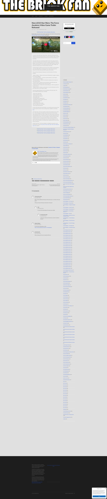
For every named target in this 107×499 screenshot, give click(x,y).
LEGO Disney (65, 125)
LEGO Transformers (66, 362)
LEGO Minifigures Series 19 (67, 245)
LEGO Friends (65, 150)
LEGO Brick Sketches (66, 108)
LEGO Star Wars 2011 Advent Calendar (69, 326)
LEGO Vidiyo (65, 367)
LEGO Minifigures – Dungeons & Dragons (69, 204)
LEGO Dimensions (66, 123)
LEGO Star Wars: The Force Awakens (38, 35)
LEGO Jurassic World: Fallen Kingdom (68, 183)
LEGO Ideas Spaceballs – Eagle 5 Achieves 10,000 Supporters (38, 184)
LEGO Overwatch (65, 302)
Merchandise (51, 16)
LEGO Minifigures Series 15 (67, 238)
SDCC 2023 (65, 402)
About (36, 16)
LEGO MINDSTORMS (66, 197)
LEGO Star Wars (39, 178)
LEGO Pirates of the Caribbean (67, 305)
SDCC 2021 (65, 398)
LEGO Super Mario (66, 348)
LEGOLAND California (66, 379)
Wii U (35, 125)
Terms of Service (49, 465)
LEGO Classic (65, 118)
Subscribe (69, 28)
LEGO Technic (65, 350)
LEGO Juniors (65, 175)
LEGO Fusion (65, 152)
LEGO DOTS (65, 133)
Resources (40, 16)
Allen (38, 207)
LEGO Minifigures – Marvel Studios (68, 209)
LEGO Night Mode (66, 291)
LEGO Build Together (66, 111)
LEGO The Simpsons (66, 358)
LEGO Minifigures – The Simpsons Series (69, 227)
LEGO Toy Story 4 (65, 360)
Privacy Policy (54, 465)
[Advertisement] (46, 140)
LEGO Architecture (66, 92)
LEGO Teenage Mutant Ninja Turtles (68, 351)
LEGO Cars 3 (65, 113)
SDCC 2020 (65, 397)
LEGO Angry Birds (66, 87)
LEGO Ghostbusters (66, 159)
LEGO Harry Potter (66, 161)
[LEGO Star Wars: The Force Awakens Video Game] (46, 32)
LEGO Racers (65, 309)
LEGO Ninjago (65, 295)
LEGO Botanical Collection (67, 104)
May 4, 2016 (34, 29)
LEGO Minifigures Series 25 (67, 256)
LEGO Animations (66, 90)
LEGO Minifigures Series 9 (67, 268)
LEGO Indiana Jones (66, 173)
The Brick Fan (53, 6)
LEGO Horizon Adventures (67, 166)
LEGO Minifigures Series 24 (67, 254)
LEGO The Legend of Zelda (67, 355)
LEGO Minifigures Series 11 (67, 231)
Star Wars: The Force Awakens (45, 180)
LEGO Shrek (65, 314)
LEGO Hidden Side (66, 164)
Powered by (67, 31)
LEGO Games (35, 178)
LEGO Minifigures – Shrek (67, 213)
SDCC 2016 (65, 390)
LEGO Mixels (65, 277)
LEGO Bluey (65, 99)
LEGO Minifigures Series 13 (67, 235)
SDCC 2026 (65, 407)
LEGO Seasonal (65, 312)
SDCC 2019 (65, 395)
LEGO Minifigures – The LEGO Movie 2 (69, 220)
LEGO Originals (65, 300)
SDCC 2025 (65, 405)
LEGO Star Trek (65, 323)
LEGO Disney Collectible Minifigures (68, 127)
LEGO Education (65, 140)
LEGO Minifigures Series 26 (67, 257)
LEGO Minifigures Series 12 (67, 233)
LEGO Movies (65, 288)
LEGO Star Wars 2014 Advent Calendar (69, 334)
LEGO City (64, 116)
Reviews (46, 16)
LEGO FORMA (65, 145)
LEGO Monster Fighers (66, 284)
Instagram (58, 147)
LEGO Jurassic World (66, 178)
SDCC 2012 (65, 383)
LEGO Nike (64, 293)
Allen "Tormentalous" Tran (41, 29)
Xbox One (53, 124)
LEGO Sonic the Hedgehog (67, 316)
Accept (99, 496)
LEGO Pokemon (65, 307)
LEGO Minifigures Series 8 (67, 266)
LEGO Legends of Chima (66, 190)
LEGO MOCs (65, 279)
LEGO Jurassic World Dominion (67, 180)
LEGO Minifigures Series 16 (67, 240)
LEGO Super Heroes (66, 346)
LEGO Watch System (66, 369)
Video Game (52, 180)
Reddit (37, 148)
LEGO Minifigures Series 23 (67, 252)
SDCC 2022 (65, 400)
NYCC (64, 381)
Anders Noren (70, 493)
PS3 (42, 124)
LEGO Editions (65, 138)
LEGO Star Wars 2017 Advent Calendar (69, 339)
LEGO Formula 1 (65, 147)
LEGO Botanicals (65, 106)
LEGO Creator (65, 120)
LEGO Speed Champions (66, 319)
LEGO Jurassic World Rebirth (67, 182)
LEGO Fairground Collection (67, 143)
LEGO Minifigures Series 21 (67, 249)
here (33, 109)
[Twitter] (33, 162)
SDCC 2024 (65, 404)
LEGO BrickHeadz (65, 109)
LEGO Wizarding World (66, 374)
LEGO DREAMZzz (66, 135)
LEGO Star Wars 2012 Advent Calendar (69, 329)
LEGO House (65, 168)
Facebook (50, 147)
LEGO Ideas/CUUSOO (66, 171)
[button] (105, 488)
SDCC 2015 (65, 388)
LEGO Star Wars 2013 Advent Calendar (69, 331)
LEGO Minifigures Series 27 (67, 259)
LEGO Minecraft (65, 199)
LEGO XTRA (65, 376)
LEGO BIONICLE (65, 97)
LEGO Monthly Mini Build (67, 286)
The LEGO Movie (65, 412)
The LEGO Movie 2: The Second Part (68, 414)
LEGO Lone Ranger (66, 192)
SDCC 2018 (65, 393)
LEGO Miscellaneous (66, 276)
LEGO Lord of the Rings (66, 194)
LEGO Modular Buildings (66, 281)
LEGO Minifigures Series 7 (67, 264)
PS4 (43, 124)
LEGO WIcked (65, 372)
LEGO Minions (65, 274)
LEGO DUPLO (65, 136)
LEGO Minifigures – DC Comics (67, 201)
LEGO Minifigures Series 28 (67, 261)
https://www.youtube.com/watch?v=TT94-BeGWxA (43, 227)
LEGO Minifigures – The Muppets (68, 225)
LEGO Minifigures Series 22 (67, 250)
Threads (33, 148)
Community (65, 83)
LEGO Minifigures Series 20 (67, 247)
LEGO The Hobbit (65, 353)
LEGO (33, 180)
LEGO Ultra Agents (66, 365)
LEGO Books (65, 101)
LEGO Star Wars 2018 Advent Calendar (69, 342)
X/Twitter (54, 147)
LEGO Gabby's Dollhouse (67, 154)
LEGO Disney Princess (66, 131)
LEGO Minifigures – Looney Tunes (68, 207)
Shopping (64, 409)
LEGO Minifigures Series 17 (67, 242)
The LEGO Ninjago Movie (67, 417)
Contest (64, 85)
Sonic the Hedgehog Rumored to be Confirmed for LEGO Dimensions (54, 184)
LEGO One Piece (65, 298)
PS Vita (46, 124)
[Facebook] (32, 162)
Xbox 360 (49, 124)
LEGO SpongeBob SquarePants (67, 321)
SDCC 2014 (65, 386)
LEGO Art (64, 94)
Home (33, 16)
